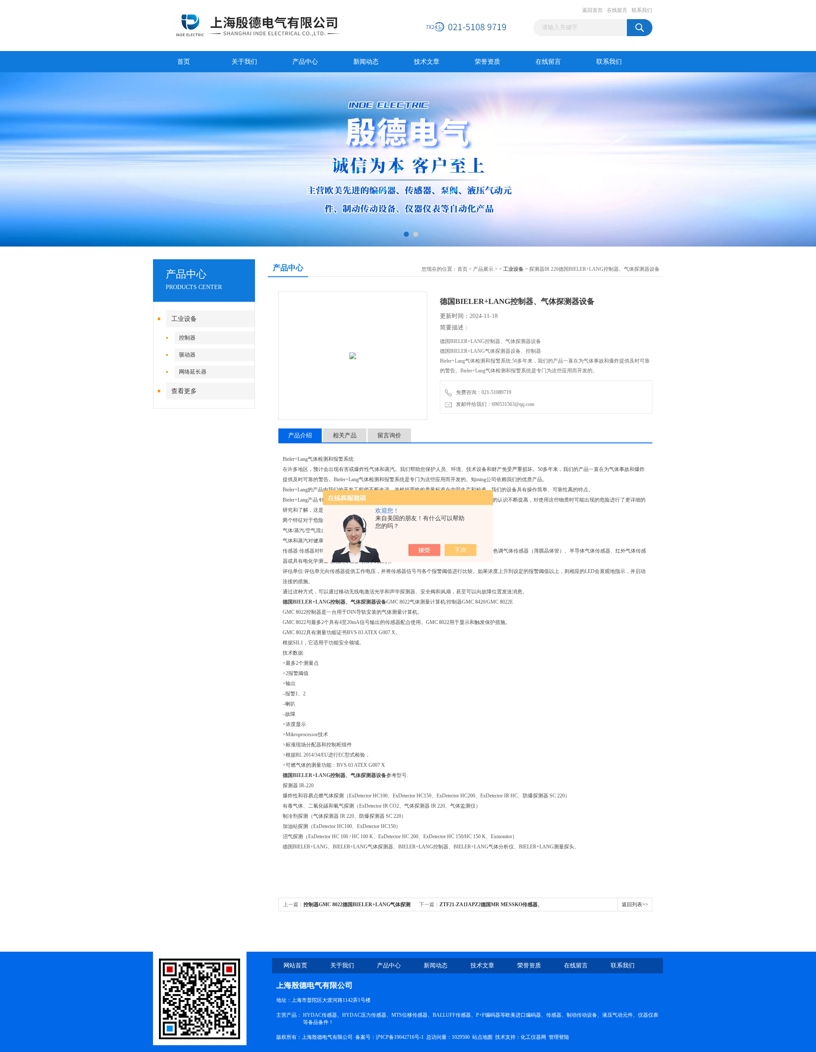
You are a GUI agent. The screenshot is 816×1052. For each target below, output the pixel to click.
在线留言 (617, 10)
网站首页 (295, 965)
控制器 (187, 338)
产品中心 (305, 61)
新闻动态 (366, 61)
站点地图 (482, 1037)
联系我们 (642, 10)
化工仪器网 (533, 1037)
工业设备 (184, 318)
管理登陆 (559, 1037)
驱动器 (187, 355)
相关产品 (345, 435)
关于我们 (244, 61)
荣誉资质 (487, 61)
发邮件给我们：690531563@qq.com (493, 404)
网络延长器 (193, 372)
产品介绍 (300, 435)
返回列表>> (635, 904)
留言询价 (389, 435)
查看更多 (184, 391)
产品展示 (483, 269)
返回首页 (592, 10)
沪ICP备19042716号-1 (400, 1037)
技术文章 (426, 61)
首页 (183, 61)
